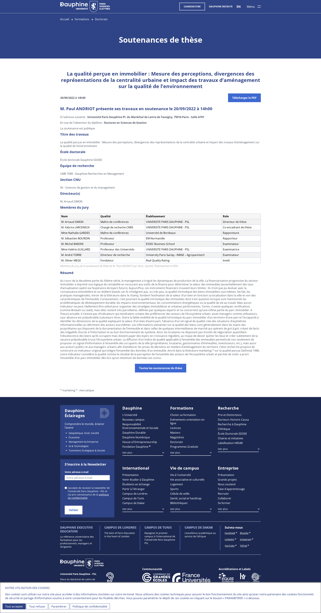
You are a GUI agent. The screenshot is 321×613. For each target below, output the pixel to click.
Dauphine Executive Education (76, 529)
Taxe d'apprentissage (231, 489)
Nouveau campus (133, 419)
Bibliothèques (179, 503)
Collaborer (224, 498)
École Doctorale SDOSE (232, 433)
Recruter (223, 493)
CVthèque (224, 429)
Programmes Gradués (184, 446)
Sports (174, 489)
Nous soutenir (227, 484)
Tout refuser (37, 606)
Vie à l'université (180, 475)
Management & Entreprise (83, 441)
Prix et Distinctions (230, 415)
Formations (82, 19)
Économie (74, 437)
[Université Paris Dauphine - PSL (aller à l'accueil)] (85, 6)
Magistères (177, 437)
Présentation (130, 475)
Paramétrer (59, 606)
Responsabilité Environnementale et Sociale (140, 426)
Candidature (192, 6)
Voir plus (127, 452)
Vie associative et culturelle (187, 479)
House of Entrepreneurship (139, 442)
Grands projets (227, 479)
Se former (224, 503)
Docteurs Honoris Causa (233, 419)
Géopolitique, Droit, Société (84, 433)
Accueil (64, 19)
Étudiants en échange (136, 484)
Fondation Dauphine (135, 446)
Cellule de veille (179, 493)
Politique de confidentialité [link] (90, 606)
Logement (176, 484)
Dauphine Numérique (136, 437)
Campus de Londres (135, 493)
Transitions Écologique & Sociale (87, 450)
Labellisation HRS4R (230, 443)
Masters (175, 432)
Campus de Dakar (133, 503)
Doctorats (101, 19)
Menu (251, 7)
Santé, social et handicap (185, 498)
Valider (73, 510)
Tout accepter (14, 606)
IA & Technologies (79, 446)
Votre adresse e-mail (76, 472)
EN (239, 7)
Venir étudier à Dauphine (138, 479)
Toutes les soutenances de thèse (160, 368)
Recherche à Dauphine (232, 424)
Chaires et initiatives (230, 438)
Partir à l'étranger (133, 489)
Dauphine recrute (221, 6)
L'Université (129, 415)
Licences (175, 428)
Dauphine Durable (134, 432)
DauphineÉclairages (75, 413)
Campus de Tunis (133, 498)
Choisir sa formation (183, 415)
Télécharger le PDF (244, 98)
